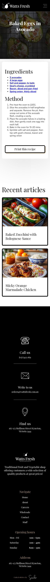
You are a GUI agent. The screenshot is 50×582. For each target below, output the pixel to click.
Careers (25, 507)
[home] (15, 5)
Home (25, 497)
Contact (25, 517)
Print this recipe (25, 149)
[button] (45, 6)
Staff (25, 522)
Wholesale (25, 512)
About (25, 502)
